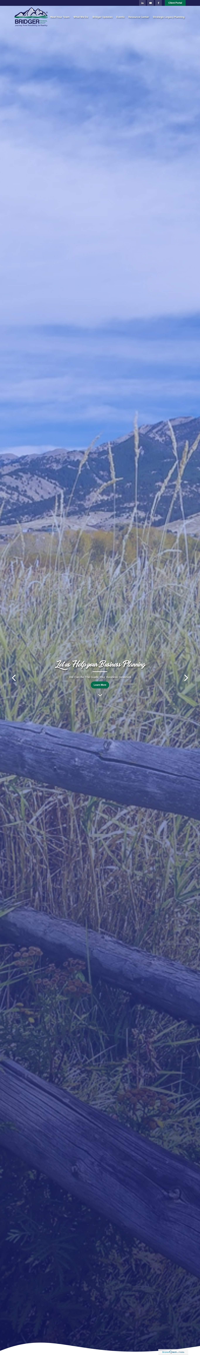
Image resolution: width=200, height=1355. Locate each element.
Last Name (86, 675)
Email (126, 675)
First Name (43, 675)
